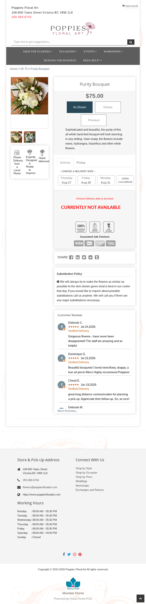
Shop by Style (84, 468)
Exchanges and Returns (90, 489)
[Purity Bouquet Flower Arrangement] (16, 137)
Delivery (65, 162)
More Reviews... (68, 410)
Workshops (82, 485)
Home (13, 68)
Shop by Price (84, 476)
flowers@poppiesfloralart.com (40, 487)
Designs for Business (60, 60)
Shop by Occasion (86, 472)
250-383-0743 (31, 480)
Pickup (81, 162)
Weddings (81, 481)
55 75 (24, 68)
